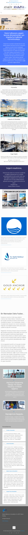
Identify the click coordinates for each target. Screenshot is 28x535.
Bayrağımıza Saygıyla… (15, 414)
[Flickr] (15, 4)
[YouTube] (13, 4)
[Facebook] (9, 4)
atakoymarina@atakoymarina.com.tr (15, 2)
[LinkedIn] (16, 4)
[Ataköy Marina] (14, 8)
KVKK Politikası (5, 520)
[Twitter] (11, 4)
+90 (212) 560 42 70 (14, 1)
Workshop (23, 530)
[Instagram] (18, 4)
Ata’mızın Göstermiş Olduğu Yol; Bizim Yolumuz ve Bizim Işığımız (14, 386)
